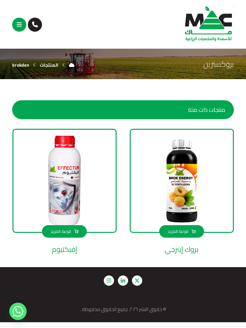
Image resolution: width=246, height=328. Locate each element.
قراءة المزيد (178, 231)
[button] (19, 25)
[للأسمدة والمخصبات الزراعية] (209, 24)
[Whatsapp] (18, 311)
